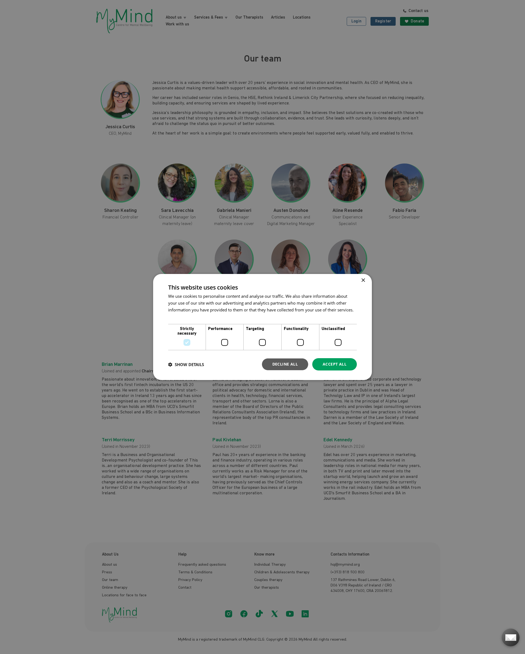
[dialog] (262, 327)
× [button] (363, 280)
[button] (186, 364)
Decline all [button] (285, 364)
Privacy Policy (181, 316)
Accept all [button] (334, 364)
